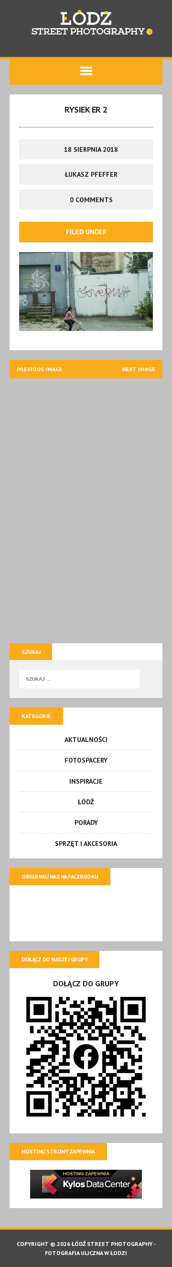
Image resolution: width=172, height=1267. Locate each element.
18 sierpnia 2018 (91, 149)
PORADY (86, 822)
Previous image (40, 369)
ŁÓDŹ (86, 802)
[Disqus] (86, 508)
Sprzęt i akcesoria (86, 843)
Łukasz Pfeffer (91, 174)
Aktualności (86, 739)
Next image (138, 369)
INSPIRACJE (86, 781)
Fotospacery (86, 760)
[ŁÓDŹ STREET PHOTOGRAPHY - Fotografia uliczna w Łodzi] (86, 24)
